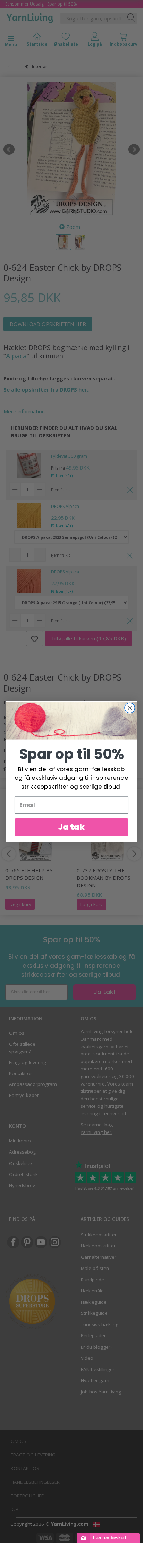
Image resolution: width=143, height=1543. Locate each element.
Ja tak (71, 826)
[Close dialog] (130, 708)
